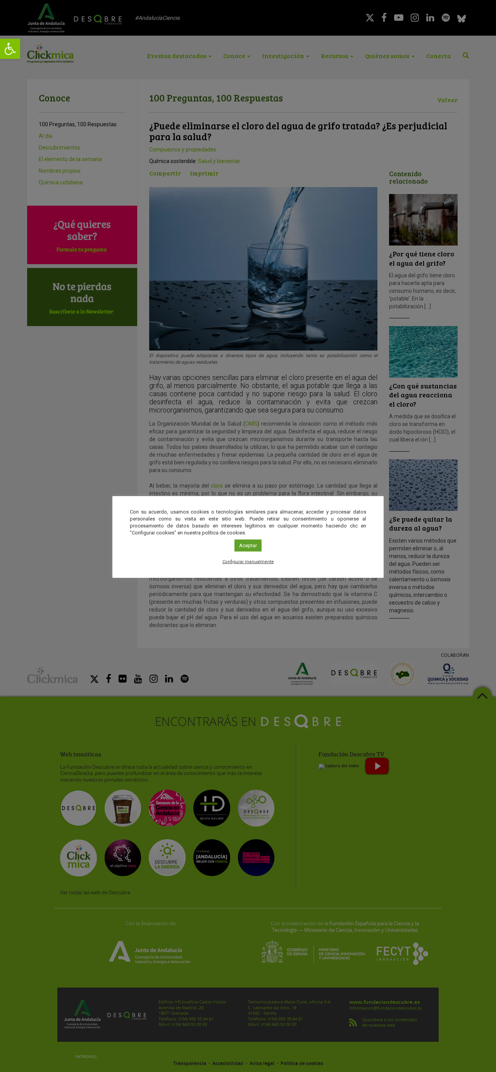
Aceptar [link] (248, 545)
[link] (10, 49)
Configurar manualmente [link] (248, 561)
